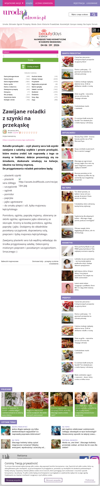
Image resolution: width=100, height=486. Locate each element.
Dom (39, 24)
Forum (94, 24)
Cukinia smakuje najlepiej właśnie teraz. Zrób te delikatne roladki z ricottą (84, 84)
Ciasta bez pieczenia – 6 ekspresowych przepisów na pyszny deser (84, 59)
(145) (45, 76)
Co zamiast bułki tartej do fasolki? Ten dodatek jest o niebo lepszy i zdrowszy (84, 120)
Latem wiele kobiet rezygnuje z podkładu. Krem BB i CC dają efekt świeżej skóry (85, 286)
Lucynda (15, 133)
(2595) (45, 92)
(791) (45, 94)
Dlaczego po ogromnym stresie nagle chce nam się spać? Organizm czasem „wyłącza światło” (84, 164)
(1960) (17, 97)
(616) (45, 87)
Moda (33, 24)
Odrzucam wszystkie (53, 480)
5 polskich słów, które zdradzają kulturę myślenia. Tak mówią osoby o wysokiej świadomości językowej (86, 410)
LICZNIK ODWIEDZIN (44, 3)
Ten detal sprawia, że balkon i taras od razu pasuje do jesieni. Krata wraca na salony (83, 195)
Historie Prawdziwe (50, 24)
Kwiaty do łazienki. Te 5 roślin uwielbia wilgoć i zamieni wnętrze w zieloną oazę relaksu (12, 411)
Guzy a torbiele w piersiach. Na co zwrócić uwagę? (85, 150)
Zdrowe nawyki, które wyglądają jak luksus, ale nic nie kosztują (85, 230)
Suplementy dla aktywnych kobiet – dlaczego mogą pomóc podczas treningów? (84, 218)
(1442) (45, 89)
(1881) (17, 82)
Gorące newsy (76, 24)
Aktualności (68, 132)
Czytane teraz (8, 422)
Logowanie (91, 3)
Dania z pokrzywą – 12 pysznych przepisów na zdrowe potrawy (83, 72)
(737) (17, 84)
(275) (45, 97)
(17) (17, 92)
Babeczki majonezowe (9, 261)
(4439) (45, 79)
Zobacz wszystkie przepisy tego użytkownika (19, 140)
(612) (17, 87)
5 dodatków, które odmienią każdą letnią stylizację (85, 205)
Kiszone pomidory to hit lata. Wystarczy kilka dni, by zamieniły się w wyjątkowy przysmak (84, 176)
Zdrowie (12, 24)
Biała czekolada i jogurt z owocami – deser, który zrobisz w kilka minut (83, 377)
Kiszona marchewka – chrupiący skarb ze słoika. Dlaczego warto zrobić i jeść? (61, 411)
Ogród (19, 24)
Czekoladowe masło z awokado (82, 107)
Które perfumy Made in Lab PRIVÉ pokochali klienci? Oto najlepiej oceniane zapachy (85, 249)
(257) (17, 94)
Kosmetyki (64, 24)
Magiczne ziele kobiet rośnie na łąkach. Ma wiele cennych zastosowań (37, 412)
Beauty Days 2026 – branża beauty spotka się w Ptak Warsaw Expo (84, 139)
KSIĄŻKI (29, 3)
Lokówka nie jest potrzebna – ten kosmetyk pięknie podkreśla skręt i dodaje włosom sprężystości (84, 262)
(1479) (45, 82)
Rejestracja (79, 3)
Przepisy (27, 24)
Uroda (5, 24)
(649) (17, 76)
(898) (45, 100)
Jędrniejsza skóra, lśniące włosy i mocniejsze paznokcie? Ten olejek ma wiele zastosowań (84, 274)
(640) (17, 89)
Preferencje (90, 480)
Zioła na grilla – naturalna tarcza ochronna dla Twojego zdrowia (84, 96)
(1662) (17, 79)
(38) (45, 84)
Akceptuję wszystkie (13, 480)
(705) (17, 100)
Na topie (87, 24)
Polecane (6, 389)
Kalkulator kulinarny (30, 73)
